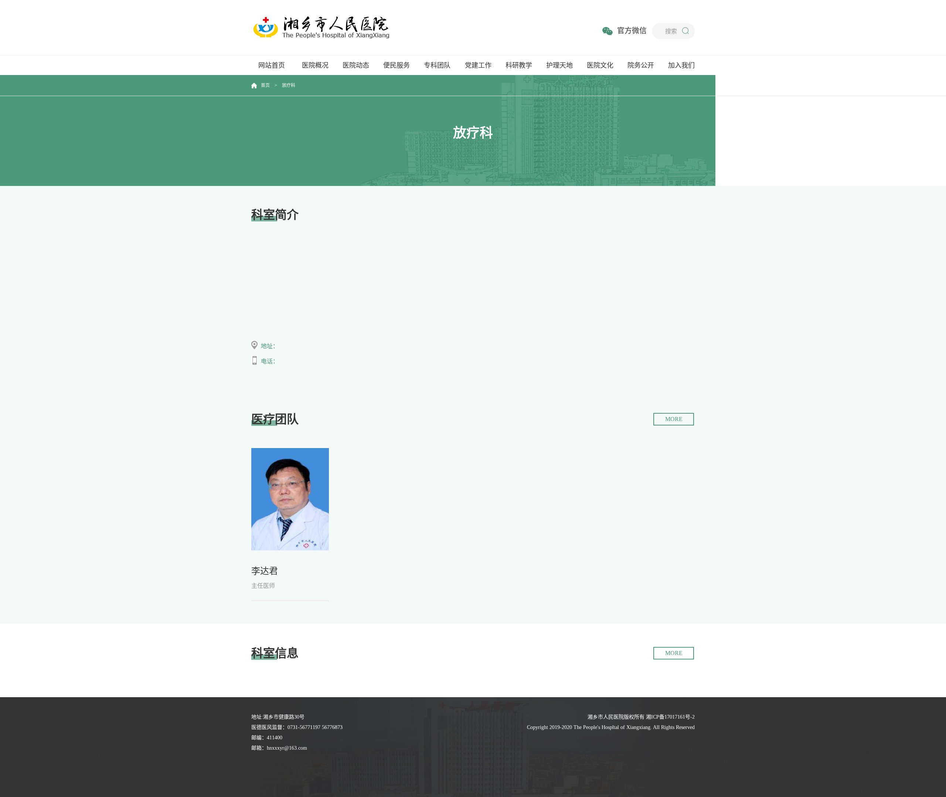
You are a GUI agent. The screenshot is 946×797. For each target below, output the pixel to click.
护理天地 (559, 65)
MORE (674, 419)
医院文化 (600, 65)
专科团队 (437, 65)
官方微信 (632, 31)
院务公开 (640, 65)
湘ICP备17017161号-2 (670, 717)
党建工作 (478, 65)
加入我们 (681, 65)
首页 (265, 85)
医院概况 (315, 65)
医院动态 (356, 65)
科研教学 (519, 65)
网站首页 (271, 65)
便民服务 (396, 65)
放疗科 (288, 85)
